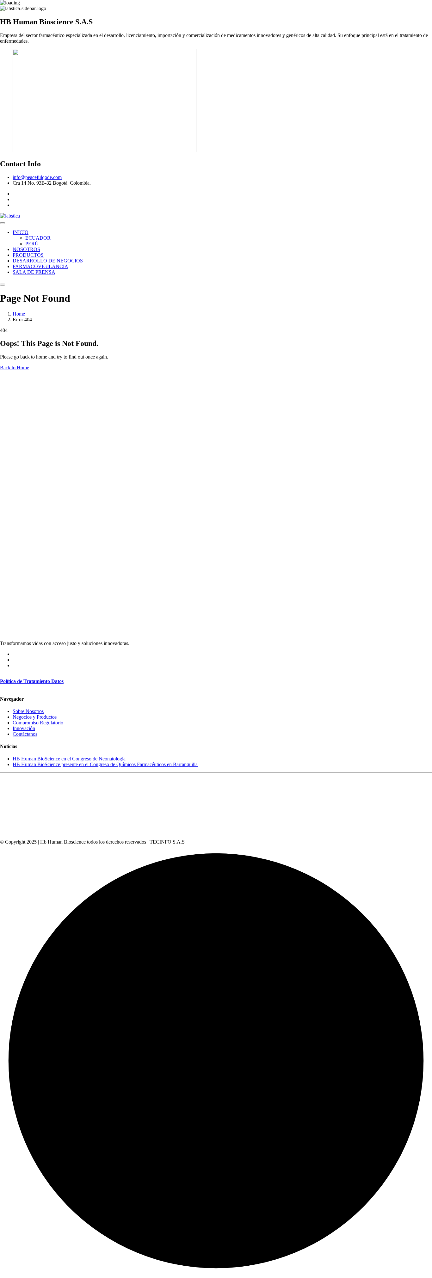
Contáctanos (25, 734)
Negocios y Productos (35, 717)
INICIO (20, 232)
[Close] (2, 285)
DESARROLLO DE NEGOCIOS (48, 260)
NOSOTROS (26, 249)
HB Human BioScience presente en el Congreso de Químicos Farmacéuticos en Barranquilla (105, 764)
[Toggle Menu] (2, 223)
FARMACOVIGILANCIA (40, 266)
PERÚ (32, 243)
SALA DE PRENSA (34, 272)
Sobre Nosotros (28, 711)
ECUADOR (38, 238)
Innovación (24, 728)
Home (19, 313)
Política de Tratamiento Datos (32, 681)
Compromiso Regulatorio (38, 722)
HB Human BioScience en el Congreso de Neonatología (69, 758)
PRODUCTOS (28, 255)
